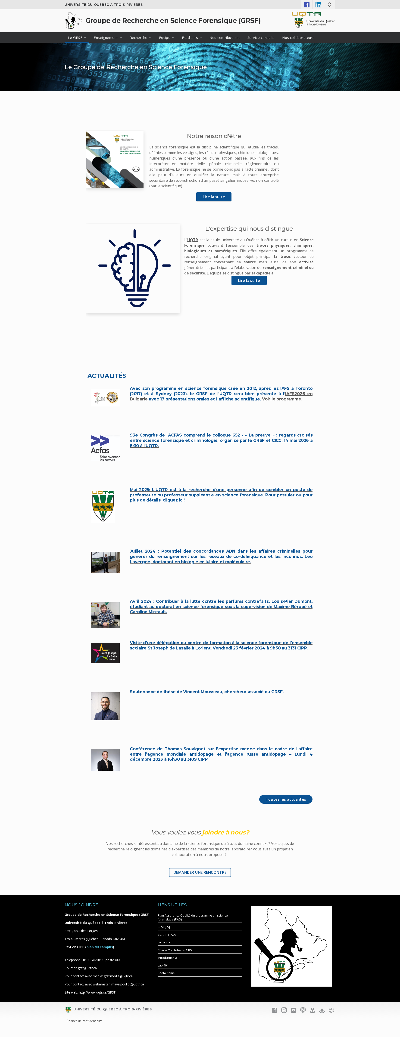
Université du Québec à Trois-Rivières (104, 5)
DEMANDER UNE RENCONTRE (200, 872)
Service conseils (260, 37)
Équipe (165, 37)
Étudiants (190, 37)
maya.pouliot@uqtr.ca (127, 984)
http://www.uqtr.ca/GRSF (97, 992)
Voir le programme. (282, 399)
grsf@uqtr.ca (87, 968)
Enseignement (106, 37)
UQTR (192, 239)
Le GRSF (75, 37)
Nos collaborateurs (298, 37)
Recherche (138, 37)
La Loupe (164, 942)
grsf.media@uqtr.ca (118, 976)
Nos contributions (224, 37)
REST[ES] (164, 927)
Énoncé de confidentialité (85, 1021)
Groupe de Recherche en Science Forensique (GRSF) (173, 20)
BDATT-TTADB (167, 934)
